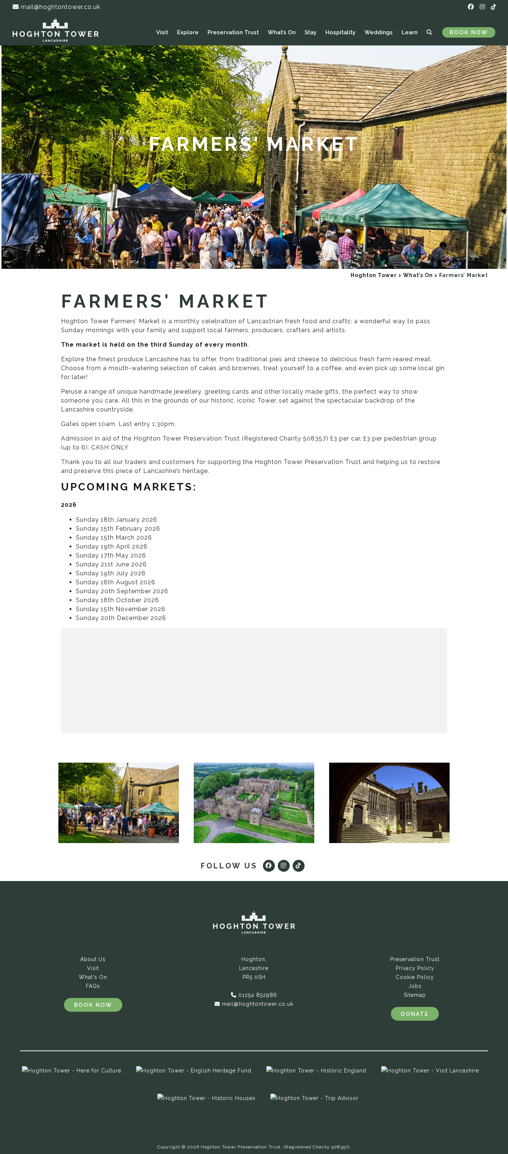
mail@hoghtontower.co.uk (59, 6)
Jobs (415, 986)
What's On (93, 977)
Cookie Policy (415, 977)
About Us (93, 959)
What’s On (282, 32)
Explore (188, 32)
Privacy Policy (415, 968)
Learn (410, 32)
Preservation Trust (233, 32)
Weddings (378, 32)
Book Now (469, 32)
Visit (162, 32)
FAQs (93, 986)
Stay (310, 32)
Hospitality (340, 32)
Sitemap (415, 995)
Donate (415, 1014)
